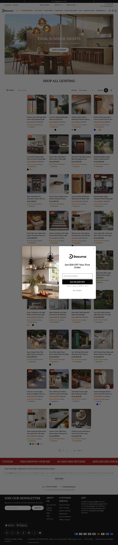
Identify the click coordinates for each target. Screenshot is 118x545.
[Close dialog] (94, 248)
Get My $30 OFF (77, 282)
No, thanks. (77, 290)
